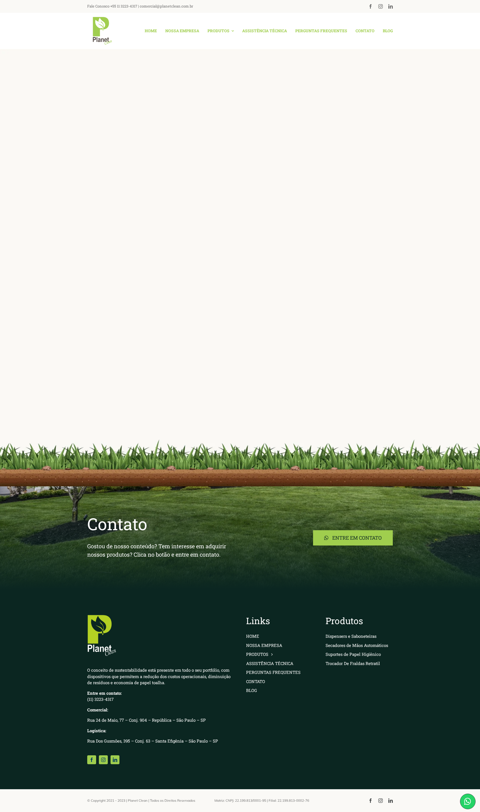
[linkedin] (390, 6)
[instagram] (380, 6)
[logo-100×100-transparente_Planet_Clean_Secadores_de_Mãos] (101, 19)
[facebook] (370, 6)
